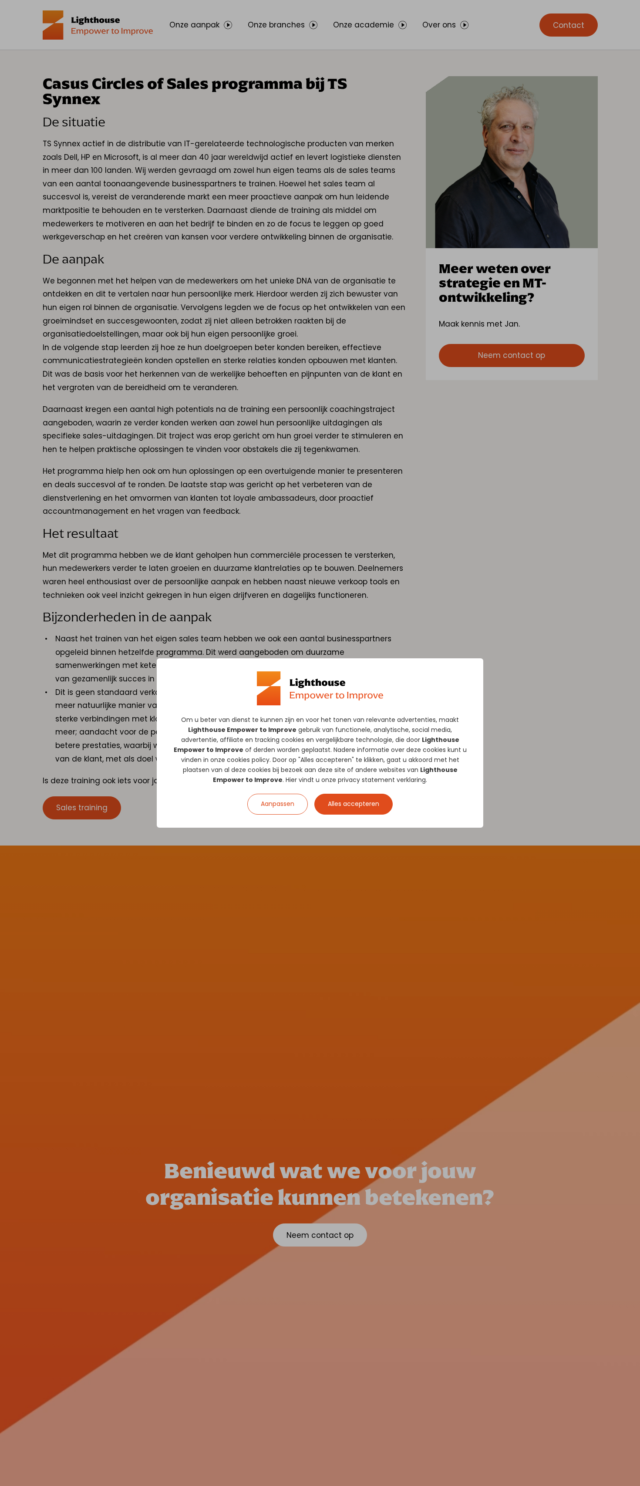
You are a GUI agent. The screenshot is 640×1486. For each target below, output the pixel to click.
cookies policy (248, 759)
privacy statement (366, 779)
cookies (292, 739)
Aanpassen (277, 803)
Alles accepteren (353, 803)
